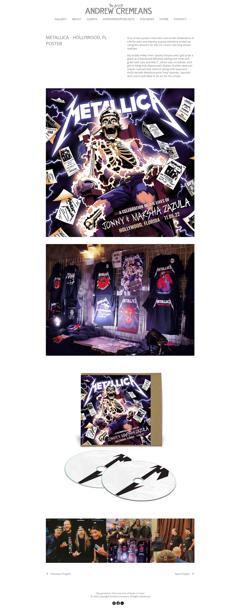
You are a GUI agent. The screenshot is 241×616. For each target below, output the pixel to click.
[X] (122, 603)
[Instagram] (114, 603)
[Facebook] (118, 603)
